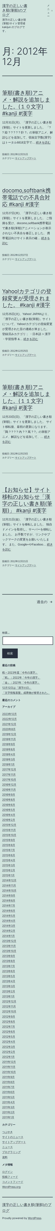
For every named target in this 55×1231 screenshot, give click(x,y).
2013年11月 (9, 945)
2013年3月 (8, 986)
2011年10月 (9, 1072)
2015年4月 (8, 860)
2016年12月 (9, 784)
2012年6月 (8, 1031)
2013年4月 (8, 981)
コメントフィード (12, 1181)
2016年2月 (8, 819)
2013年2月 (8, 991)
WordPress (34, 1218)
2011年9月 (8, 1077)
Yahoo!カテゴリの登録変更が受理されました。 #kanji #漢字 (26, 298)
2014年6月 (8, 910)
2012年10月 (9, 1011)
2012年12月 (9, 1001)
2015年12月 (9, 824)
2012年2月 (8, 1051)
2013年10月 (9, 950)
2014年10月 (9, 890)
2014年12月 (9, 880)
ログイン (7, 1171)
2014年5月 (8, 915)
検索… (6, 632)
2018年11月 (9, 739)
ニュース (7, 1147)
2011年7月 (8, 1087)
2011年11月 (8, 1066)
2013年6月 (8, 971)
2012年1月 (8, 1056)
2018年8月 (8, 749)
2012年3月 (8, 1046)
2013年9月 (8, 955)
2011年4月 (8, 1102)
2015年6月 (8, 855)
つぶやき (7, 1132)
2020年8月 (9, 729)
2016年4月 (8, 814)
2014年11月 (9, 885)
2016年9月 (8, 794)
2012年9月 (8, 1016)
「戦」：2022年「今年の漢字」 (21, 677)
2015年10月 (9, 835)
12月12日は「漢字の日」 (17, 687)
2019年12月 (9, 734)
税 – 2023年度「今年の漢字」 (20, 672)
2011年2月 (8, 1112)
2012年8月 (8, 1021)
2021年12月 (9, 724)
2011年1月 (8, 1117)
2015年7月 (8, 850)
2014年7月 (8, 905)
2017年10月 (9, 779)
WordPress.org (11, 1186)
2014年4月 (8, 920)
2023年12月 (9, 713)
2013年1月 (8, 996)
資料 (4, 1157)
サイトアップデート (25, 158)
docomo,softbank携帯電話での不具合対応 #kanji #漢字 (26, 197)
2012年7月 (8, 1026)
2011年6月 (8, 1092)
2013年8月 (8, 960)
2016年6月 (8, 804)
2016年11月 (9, 789)
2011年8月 (8, 1082)
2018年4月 (8, 754)
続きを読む (43, 142)
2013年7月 (8, 966)
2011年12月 (9, 1061)
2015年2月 (8, 870)
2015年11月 (9, 830)
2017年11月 (9, 774)
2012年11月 (9, 1006)
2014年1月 (8, 935)
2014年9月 (8, 895)
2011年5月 (8, 1097)
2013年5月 (8, 976)
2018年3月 (8, 759)
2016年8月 (8, 799)
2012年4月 (8, 1041)
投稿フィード (10, 1176)
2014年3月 (8, 925)
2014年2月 (8, 930)
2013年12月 (9, 940)
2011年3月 (8, 1107)
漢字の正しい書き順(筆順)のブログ (14, 10)
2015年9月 (8, 840)
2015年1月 (8, 875)
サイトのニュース (12, 1137)
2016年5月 (8, 809)
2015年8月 (8, 845)
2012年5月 (8, 1036)
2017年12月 (9, 769)
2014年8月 (8, 900)
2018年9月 (8, 744)
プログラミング (11, 1152)
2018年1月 (8, 764)
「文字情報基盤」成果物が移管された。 (26, 692)
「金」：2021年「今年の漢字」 (21, 682)
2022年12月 (9, 718)
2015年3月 (8, 865)
